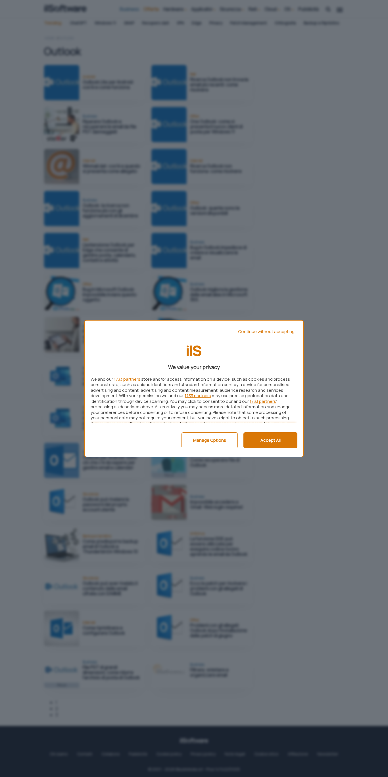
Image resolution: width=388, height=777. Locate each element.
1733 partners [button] (127, 379)
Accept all (270, 440)
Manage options (209, 440)
